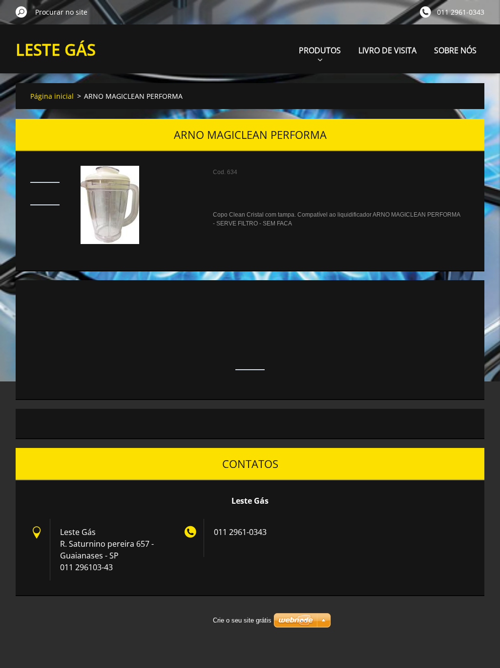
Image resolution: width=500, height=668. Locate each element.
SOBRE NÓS (455, 50)
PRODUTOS (320, 50)
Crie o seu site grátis (242, 620)
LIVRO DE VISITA (387, 50)
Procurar (21, 12)
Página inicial (52, 96)
